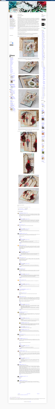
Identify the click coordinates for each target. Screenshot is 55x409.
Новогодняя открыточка (44, 68)
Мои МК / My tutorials (37, 12)
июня (43, 91)
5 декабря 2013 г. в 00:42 (27, 345)
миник (42, 51)
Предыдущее (38, 393)
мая (43, 92)
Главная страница (11, 12)
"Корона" (25, 36)
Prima (42, 36)
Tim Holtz (11, 60)
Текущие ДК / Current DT (26, 12)
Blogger (30, 401)
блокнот (43, 47)
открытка (20, 209)
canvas (42, 41)
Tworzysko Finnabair (43, 125)
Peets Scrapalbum (43, 104)
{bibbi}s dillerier (11, 59)
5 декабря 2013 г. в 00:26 (27, 239)
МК (42, 44)
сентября (44, 88)
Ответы (20, 238)
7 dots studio (11, 103)
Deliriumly (20, 364)
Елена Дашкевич (22, 329)
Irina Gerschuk (22, 239)
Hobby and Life (16, 3)
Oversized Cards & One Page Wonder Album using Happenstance (14, 109)
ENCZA (11, 68)
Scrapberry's (26, 209)
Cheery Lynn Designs (43, 33)
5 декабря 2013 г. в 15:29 (23, 364)
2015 (42, 64)
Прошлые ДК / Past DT (32, 12)
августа (43, 89)
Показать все (44, 162)
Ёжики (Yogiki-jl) (21, 338)
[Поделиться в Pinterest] (27, 208)
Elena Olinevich (20, 233)
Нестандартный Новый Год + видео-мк (44, 71)
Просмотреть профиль (12, 27)
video (42, 43)
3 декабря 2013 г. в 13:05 (25, 338)
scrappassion (43, 117)
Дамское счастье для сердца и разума (43, 150)
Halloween (43, 34)
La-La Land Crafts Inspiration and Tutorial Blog (12, 85)
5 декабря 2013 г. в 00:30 (27, 263)
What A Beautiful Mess (43, 131)
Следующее (19, 393)
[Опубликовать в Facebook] (26, 208)
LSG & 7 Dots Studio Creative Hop (44, 77)
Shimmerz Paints (12, 96)
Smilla (10, 65)
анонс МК (43, 46)
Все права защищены (18, 397)
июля (43, 90)
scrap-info (11, 72)
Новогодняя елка (44, 69)
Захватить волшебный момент (43, 110)
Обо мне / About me (15, 12)
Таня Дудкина (11, 69)
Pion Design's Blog (12, 105)
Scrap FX (43, 37)
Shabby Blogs (11, 71)
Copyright (10, 397)
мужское (43, 52)
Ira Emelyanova (20, 380)
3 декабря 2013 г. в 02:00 (24, 233)
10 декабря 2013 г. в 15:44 (24, 380)
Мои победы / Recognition (20, 12)
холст (42, 60)
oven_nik (20, 257)
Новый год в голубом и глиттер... (44, 73)
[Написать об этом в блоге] (25, 208)
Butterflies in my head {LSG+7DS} (44, 84)
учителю (43, 59)
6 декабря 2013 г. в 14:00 (26, 329)
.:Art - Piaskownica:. (43, 144)
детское (42, 49)
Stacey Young (11, 63)
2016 (42, 63)
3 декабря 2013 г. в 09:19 (23, 296)
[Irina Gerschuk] (12, 43)
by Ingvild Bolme (11, 62)
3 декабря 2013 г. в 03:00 (23, 257)
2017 (42, 62)
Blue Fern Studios (12, 107)
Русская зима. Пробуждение (44, 79)
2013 (42, 66)
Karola (10, 66)
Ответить (20, 216)
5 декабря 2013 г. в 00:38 (27, 304)
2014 (42, 65)
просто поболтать (23, 209)
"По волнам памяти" (30, 109)
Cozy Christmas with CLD (44, 81)
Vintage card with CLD (44, 75)
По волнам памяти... (44, 85)
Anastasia (20, 296)
